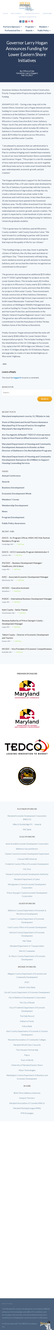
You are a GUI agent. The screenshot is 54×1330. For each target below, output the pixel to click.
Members (43, 27)
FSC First (27, 869)
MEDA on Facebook (20, 21)
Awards (29, 30)
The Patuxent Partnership (27, 1050)
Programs (29, 27)
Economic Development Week (16, 493)
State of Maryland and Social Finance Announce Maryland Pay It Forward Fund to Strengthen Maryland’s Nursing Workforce (25, 425)
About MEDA (16, 13)
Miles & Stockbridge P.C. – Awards (27, 824)
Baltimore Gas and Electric (27, 849)
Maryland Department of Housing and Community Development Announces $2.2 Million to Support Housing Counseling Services (26, 459)
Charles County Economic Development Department (27, 854)
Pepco (27, 1055)
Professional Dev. (13, 30)
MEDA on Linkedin (23, 21)
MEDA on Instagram (32, 21)
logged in (17, 377)
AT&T (27, 982)
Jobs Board (47, 13)
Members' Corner (10, 499)
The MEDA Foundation (27, 17)
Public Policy (43, 30)
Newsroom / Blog (32, 13)
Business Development (13, 487)
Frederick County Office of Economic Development (27, 864)
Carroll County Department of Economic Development (27, 992)
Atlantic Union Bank (27, 987)
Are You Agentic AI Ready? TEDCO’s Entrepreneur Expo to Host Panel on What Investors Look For (26, 436)
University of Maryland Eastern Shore (27, 1065)
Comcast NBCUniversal (27, 859)
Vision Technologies (27, 1070)
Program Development (13, 517)
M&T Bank (27, 941)
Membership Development (15, 505)
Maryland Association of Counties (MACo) (27, 1103)
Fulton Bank (27, 1026)
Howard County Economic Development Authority (27, 874)
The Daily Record (27, 1016)
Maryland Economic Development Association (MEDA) (27, 7)
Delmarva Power (27, 1021)
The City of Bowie (27, 1002)
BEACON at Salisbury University (27, 1093)
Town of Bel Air (27, 1060)
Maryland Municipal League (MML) (27, 1108)
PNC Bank (27, 829)
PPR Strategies (27, 1113)
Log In (5, 13)
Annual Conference (11, 475)
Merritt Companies (27, 951)
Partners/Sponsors (11, 27)
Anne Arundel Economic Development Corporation (27, 844)
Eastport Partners (27, 1098)
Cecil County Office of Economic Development (27, 927)
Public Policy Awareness (13, 523)
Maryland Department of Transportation (27, 946)
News (4, 511)
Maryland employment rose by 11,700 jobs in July (26, 416)
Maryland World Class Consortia (27, 1045)
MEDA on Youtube (26, 21)
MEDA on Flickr (29, 21)
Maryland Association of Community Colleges (27, 1040)
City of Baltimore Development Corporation (27, 997)
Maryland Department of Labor (27, 879)
